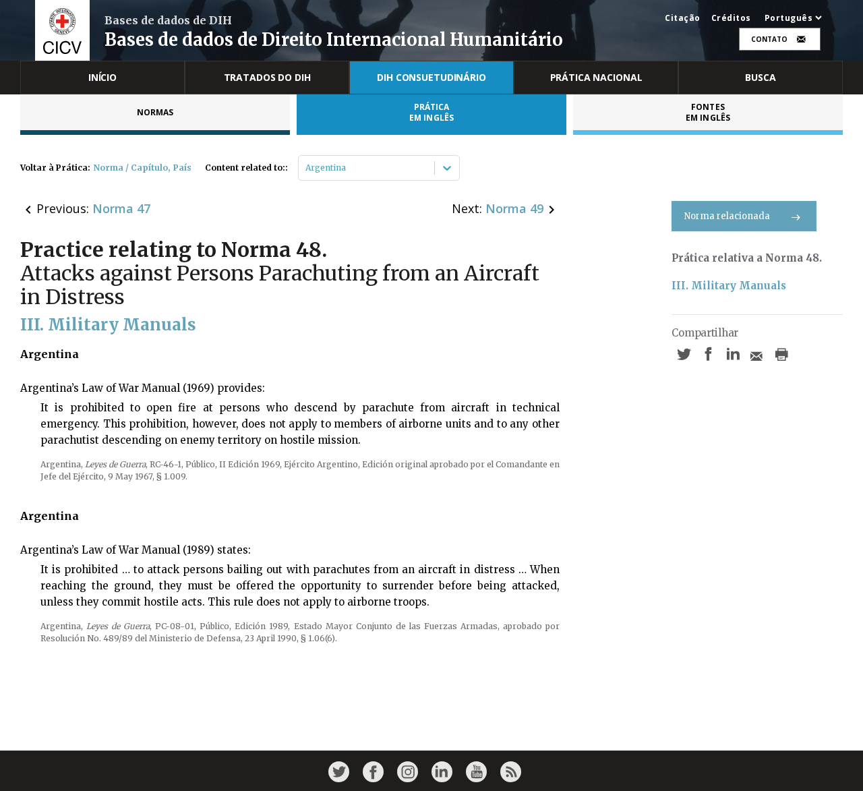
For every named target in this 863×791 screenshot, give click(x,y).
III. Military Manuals (729, 285)
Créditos (731, 18)
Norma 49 (514, 208)
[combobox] (306, 167)
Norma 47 (121, 208)
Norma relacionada (727, 216)
